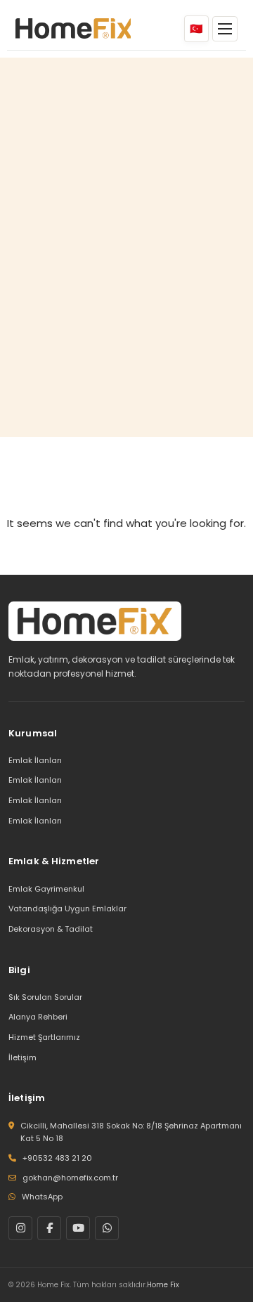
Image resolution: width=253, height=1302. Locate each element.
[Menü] (225, 28)
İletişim (22, 1057)
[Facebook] (49, 1228)
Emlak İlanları (35, 760)
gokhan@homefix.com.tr (70, 1177)
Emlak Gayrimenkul (46, 888)
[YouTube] (78, 1228)
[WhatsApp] (107, 1228)
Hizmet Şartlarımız (44, 1037)
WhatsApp (42, 1196)
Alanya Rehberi (37, 1016)
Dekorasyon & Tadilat (50, 929)
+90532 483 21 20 (57, 1158)
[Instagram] (20, 1228)
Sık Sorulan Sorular (45, 997)
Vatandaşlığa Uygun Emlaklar (67, 908)
